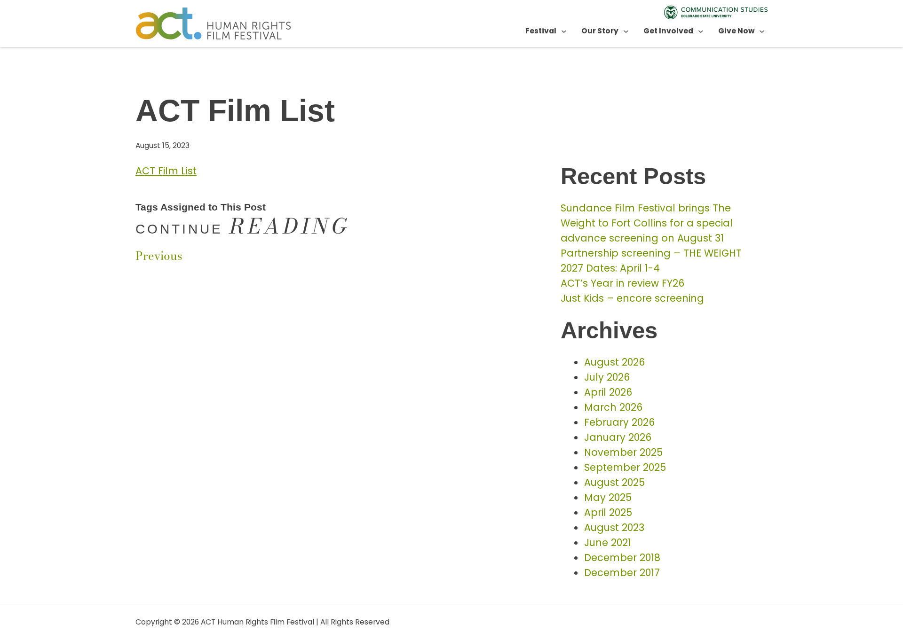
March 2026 (613, 407)
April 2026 (608, 392)
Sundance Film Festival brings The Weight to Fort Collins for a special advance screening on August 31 (647, 223)
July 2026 (607, 377)
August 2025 (614, 482)
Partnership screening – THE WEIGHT (651, 253)
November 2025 (623, 452)
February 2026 (619, 422)
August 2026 (614, 362)
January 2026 (617, 437)
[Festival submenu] (564, 31)
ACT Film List (166, 171)
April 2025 (608, 512)
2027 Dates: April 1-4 (610, 268)
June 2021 (607, 542)
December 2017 (622, 572)
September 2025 (625, 467)
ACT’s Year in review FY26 (622, 283)
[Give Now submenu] (762, 31)
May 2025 (608, 497)
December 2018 (622, 557)
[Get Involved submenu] (700, 31)
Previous (158, 256)
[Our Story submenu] (626, 31)
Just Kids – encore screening (632, 298)
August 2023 (614, 527)
